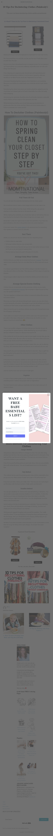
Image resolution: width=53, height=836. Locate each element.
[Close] (48, 394)
